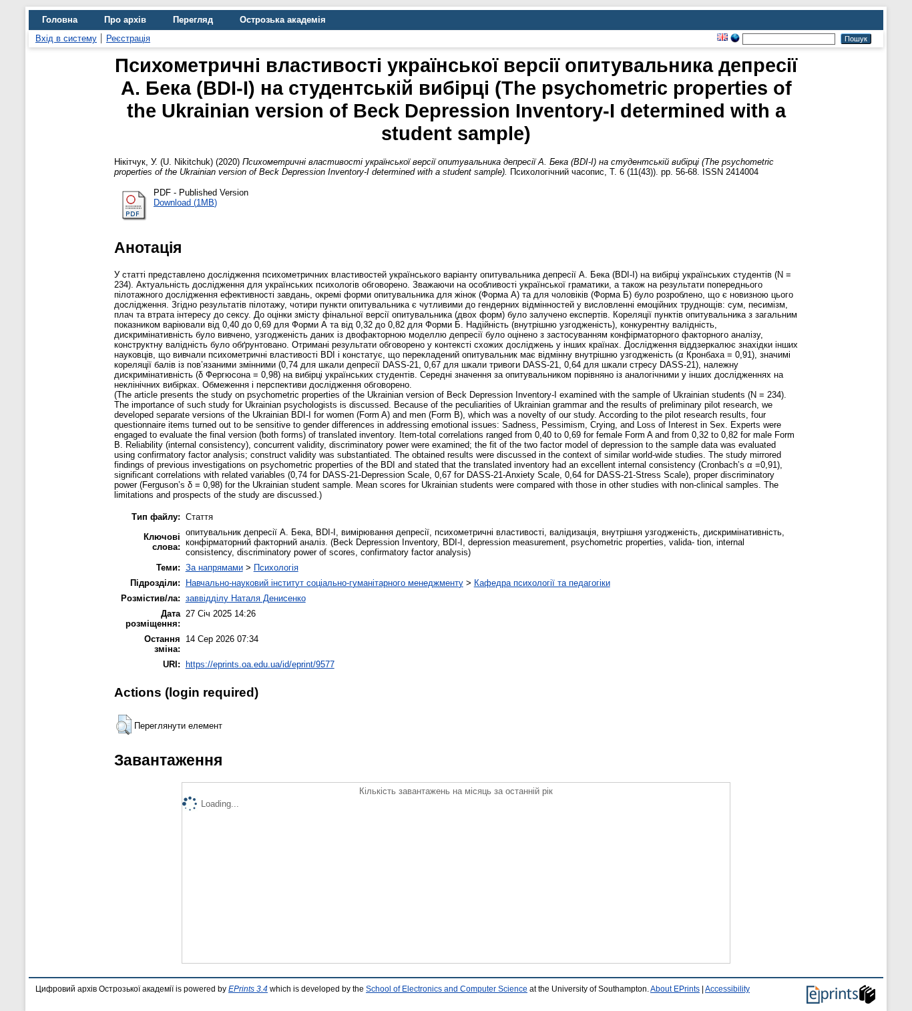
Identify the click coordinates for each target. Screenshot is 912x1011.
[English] (722, 38)
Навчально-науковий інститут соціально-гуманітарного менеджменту (324, 583)
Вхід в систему (66, 38)
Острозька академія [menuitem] (283, 20)
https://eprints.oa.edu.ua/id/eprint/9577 (260, 664)
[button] (124, 725)
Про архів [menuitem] (125, 20)
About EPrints (675, 989)
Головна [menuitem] (59, 20)
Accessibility (727, 989)
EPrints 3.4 (248, 989)
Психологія (276, 568)
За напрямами (214, 568)
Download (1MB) (185, 203)
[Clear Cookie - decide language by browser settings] (735, 38)
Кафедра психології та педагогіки (542, 583)
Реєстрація (128, 38)
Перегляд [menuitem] (193, 20)
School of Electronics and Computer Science (446, 989)
